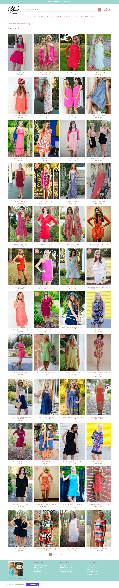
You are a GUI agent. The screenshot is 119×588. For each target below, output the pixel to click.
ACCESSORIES (56, 16)
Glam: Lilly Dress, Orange (98, 417)
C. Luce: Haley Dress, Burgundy (46, 330)
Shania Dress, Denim (99, 115)
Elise (12, 584)
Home (10, 23)
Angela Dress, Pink (20, 73)
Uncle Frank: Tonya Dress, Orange (46, 548)
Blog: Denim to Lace (66, 569)
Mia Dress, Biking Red (20, 244)
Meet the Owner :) (92, 571)
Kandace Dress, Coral (20, 372)
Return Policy (38, 567)
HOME (87, 16)
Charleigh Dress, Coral (72, 158)
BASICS (48, 16)
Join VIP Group (91, 565)
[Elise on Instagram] (91, 575)
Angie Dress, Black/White (98, 330)
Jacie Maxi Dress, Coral (20, 158)
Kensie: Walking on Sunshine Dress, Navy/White (20, 417)
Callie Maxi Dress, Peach (46, 115)
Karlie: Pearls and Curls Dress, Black (72, 461)
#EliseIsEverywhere (92, 569)
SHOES (75, 16)
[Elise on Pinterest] (93, 575)
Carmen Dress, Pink (46, 201)
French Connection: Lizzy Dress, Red (99, 244)
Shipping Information (40, 565)
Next (67, 555)
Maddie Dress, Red (46, 244)
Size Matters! (38, 571)
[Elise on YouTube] (97, 575)
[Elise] (14, 10)
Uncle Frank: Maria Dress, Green (46, 372)
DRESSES (27, 16)
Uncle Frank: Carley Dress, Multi (98, 548)
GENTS (81, 16)
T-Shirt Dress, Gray (72, 287)
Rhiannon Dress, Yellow (73, 372)
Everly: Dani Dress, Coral (20, 330)
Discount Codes (38, 569)
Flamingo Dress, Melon (20, 115)
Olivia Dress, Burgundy (20, 461)
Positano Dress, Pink (46, 73)
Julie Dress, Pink (72, 115)
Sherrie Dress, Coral (72, 73)
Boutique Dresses (19, 23)
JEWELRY (66, 16)
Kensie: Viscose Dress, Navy (46, 417)
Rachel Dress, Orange (72, 244)
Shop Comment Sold (92, 567)
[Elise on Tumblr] (95, 575)
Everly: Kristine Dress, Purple (46, 287)
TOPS (33, 16)
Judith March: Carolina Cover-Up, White (98, 287)
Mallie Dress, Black (20, 548)
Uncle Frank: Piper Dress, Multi (98, 461)
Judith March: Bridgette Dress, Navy (72, 327)
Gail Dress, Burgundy (20, 201)
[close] (117, 2)
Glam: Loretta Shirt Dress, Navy (46, 461)
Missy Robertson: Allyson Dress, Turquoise (72, 505)
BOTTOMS (40, 16)
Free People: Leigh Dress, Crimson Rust (20, 287)
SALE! (93, 16)
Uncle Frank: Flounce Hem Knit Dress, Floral (98, 373)
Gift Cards (63, 565)
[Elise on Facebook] (89, 575)
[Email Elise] (87, 575)
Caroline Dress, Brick (99, 201)
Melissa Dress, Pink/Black (98, 158)
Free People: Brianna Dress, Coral (46, 504)
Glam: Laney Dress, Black (20, 504)
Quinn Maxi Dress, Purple (72, 201)
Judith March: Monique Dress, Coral (98, 504)
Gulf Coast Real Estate (66, 571)
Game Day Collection (66, 567)
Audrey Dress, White (72, 548)
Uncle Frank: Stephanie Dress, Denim (73, 417)
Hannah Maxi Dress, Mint (98, 73)
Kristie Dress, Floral (46, 158)
